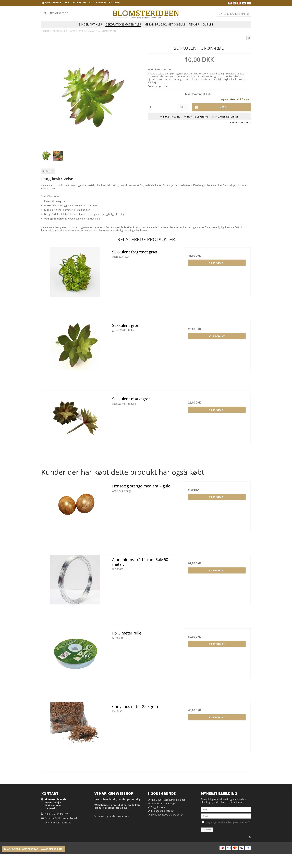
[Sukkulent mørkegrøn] (75, 428)
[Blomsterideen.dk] (146, 13)
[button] (248, 38)
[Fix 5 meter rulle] (75, 662)
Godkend (207, 830)
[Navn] (226, 809)
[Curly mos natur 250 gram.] (75, 735)
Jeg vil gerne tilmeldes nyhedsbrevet (227, 822)
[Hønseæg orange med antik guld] (75, 515)
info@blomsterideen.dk (65, 818)
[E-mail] (226, 815)
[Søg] (56, 13)
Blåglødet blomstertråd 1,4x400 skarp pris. (33, 849)
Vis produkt (217, 262)
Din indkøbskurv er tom (232, 13)
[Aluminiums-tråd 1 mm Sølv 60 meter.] (75, 588)
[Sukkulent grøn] (75, 354)
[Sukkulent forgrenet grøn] (75, 281)
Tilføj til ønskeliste (241, 123)
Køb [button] (223, 107)
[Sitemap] (249, 837)
